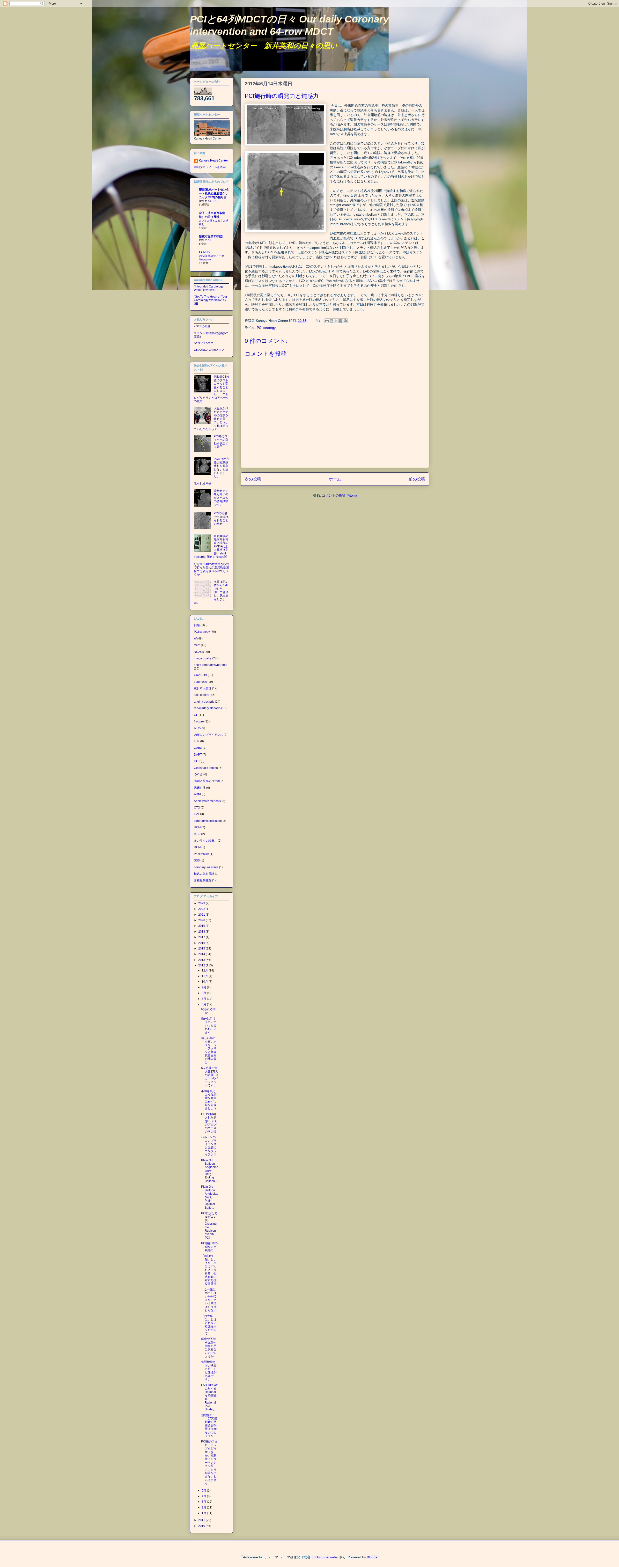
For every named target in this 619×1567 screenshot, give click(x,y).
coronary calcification (208, 821)
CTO (197, 807)
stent (197, 645)
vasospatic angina (206, 768)
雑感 (197, 625)
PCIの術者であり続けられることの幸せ (221, 518)
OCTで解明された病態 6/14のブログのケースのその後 (208, 1122)
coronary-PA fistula (206, 867)
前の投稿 (417, 479)
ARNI (197, 794)
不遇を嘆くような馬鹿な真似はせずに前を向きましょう (208, 1099)
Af (195, 638)
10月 (205, 981)
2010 (202, 1526)
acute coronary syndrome (210, 665)
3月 (204, 1501)
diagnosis (200, 682)
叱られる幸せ (202, 483)
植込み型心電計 (204, 873)
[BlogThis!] (331, 320)
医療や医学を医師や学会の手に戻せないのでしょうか (208, 1347)
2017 (202, 937)
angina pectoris (204, 701)
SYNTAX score (203, 343)
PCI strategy (266, 328)
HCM (197, 827)
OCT (197, 761)
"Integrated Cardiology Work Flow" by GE (208, 288)
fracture (199, 721)
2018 (202, 931)
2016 (202, 943)
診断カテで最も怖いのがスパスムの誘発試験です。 (221, 498)
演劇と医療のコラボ (207, 781)
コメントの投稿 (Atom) (339, 495)
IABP (197, 834)
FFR (196, 741)
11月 (205, 976)
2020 (202, 920)
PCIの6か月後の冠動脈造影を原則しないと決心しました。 (221, 467)
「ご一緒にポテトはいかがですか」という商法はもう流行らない (208, 1300)
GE (196, 715)
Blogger (372, 1557)
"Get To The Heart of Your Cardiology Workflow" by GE (210, 300)
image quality (203, 658)
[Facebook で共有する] (340, 320)
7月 (204, 999)
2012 (202, 965)
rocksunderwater (325, 1557)
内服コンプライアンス (208, 734)
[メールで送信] (326, 320)
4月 (204, 1496)
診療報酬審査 (202, 880)
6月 (204, 1004)
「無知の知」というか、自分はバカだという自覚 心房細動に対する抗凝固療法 (208, 1269)
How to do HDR (208, 200)
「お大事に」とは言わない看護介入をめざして (208, 1324)
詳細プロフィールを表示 (210, 167)
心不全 (198, 774)
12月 (205, 970)
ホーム (335, 479)
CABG (198, 748)
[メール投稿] (317, 321)
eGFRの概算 (202, 326)
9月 (204, 987)
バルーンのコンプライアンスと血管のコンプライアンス (208, 1145)
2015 (202, 948)
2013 (202, 960)
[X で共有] (336, 320)
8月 (204, 993)
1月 (204, 1513)
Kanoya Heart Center (213, 160)
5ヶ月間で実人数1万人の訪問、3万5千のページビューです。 (209, 1076)
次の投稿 (253, 479)
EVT (196, 814)
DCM (197, 847)
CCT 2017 (205, 240)
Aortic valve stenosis (207, 801)
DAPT (198, 754)
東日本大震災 (202, 688)
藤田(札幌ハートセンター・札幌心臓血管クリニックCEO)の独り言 (214, 193)
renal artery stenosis (207, 708)
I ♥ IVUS (204, 252)
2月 (204, 1507)
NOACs (199, 652)
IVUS (197, 728)
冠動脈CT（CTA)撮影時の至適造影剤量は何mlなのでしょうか (209, 1425)
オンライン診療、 (205, 840)
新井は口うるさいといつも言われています (208, 1025)
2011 (202, 1520)
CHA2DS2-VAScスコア (209, 350)
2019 (202, 925)
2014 (202, 954)
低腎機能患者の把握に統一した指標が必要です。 (208, 1370)
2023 (202, 903)
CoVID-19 (200, 675)
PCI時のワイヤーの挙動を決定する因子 (221, 442)
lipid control (201, 695)
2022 (202, 909)
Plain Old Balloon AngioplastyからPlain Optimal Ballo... (209, 1197)
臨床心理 (200, 787)
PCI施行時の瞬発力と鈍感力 (209, 1247)
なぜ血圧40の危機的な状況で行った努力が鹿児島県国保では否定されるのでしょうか (211, 569)
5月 (204, 1490)
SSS (197, 860)
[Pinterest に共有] (345, 320)
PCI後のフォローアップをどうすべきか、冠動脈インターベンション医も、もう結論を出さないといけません (209, 1462)
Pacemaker (201, 854)
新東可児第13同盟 (211, 236)
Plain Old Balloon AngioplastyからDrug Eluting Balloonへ (209, 1171)
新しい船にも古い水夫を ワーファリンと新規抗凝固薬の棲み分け (208, 1050)
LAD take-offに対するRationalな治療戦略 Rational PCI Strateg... (209, 1397)
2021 (202, 914)
